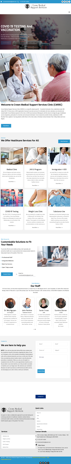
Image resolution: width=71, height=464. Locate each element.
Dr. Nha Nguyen (27, 310)
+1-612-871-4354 (24, 1)
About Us (39, 412)
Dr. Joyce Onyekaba (10, 310)
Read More (11, 181)
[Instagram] (69, 2)
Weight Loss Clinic (35, 211)
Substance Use (59, 211)
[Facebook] (62, 2)
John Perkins (44, 310)
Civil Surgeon (10, 313)
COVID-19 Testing (11, 211)
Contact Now (6, 40)
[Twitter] (65, 2)
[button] (33, 329)
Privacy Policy (39, 429)
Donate (38, 426)
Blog (38, 418)
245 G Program (36, 169)
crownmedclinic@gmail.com (10, 1)
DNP (61, 312)
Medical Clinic (12, 169)
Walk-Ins (38, 421)
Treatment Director (43, 312)
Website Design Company (39, 457)
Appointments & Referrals (42, 423)
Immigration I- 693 (59, 169)
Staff (38, 415)
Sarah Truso (61, 310)
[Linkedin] (67, 2)
